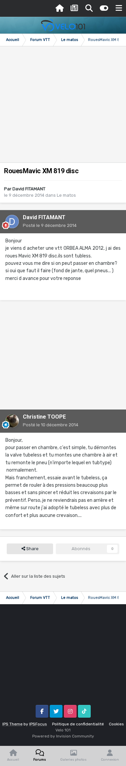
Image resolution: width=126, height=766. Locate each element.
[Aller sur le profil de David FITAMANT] (12, 221)
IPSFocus (38, 724)
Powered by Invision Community (63, 736)
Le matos (66, 195)
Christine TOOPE (44, 417)
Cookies (116, 724)
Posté (50, 225)
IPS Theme (12, 724)
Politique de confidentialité (78, 724)
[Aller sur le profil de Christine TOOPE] (12, 421)
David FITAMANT (28, 188)
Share (32, 548)
